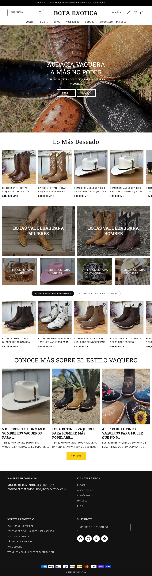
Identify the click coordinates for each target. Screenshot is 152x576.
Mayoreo (82, 501)
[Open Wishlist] (135, 12)
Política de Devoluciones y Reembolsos (30, 531)
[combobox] (26, 12)
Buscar (81, 485)
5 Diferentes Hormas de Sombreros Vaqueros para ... (24, 433)
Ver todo (76, 455)
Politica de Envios (18, 536)
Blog (80, 506)
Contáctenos (85, 495)
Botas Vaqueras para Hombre (113, 230)
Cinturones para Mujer (20, 271)
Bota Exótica (79, 572)
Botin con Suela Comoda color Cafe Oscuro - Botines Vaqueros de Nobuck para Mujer (125, 340)
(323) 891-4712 (45, 485)
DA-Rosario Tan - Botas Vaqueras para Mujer (52, 190)
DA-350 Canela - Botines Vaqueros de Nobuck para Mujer (90, 340)
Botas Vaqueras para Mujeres (38, 230)
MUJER (66, 93)
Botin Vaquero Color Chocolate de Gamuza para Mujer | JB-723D (16, 340)
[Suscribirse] (127, 527)
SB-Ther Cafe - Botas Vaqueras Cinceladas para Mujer (15, 190)
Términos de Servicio (19, 541)
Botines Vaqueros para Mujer (53, 293)
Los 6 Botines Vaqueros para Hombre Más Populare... (73, 433)
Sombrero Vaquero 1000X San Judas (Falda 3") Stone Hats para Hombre (126, 190)
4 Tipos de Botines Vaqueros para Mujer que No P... (122, 433)
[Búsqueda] (40, 12)
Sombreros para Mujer (57, 271)
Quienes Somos (85, 490)
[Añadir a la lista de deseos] (33, 154)
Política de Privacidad (20, 526)
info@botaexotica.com (50, 489)
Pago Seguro (14, 547)
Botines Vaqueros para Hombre (98, 293)
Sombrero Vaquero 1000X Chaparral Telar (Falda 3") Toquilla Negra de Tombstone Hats (91, 190)
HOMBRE (86, 93)
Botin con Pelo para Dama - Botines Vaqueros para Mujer (54, 340)
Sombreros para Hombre (132, 271)
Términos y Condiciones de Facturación (30, 552)
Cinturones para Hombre (95, 271)
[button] (30, 22)
